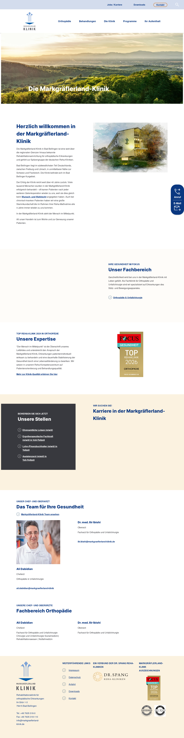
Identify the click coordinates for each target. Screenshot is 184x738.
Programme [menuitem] (130, 21)
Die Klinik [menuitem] (109, 21)
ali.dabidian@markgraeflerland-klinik (35, 588)
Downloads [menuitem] (139, 4)
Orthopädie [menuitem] (64, 21)
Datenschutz (75, 677)
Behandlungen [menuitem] (87, 21)
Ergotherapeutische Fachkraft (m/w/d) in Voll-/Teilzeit (37, 438)
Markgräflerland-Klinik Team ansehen (40, 514)
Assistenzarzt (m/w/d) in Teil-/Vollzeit (34, 458)
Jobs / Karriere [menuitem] (114, 4)
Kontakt (72, 698)
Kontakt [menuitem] (160, 4)
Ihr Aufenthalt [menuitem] (152, 21)
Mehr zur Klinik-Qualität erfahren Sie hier (37, 374)
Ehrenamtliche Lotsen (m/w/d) (37, 430)
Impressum (74, 670)
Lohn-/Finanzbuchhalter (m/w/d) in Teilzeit (39, 448)
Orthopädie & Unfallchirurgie (127, 297)
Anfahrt (72, 684)
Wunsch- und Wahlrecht (34, 196)
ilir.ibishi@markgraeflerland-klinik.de (96, 541)
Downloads (74, 691)
